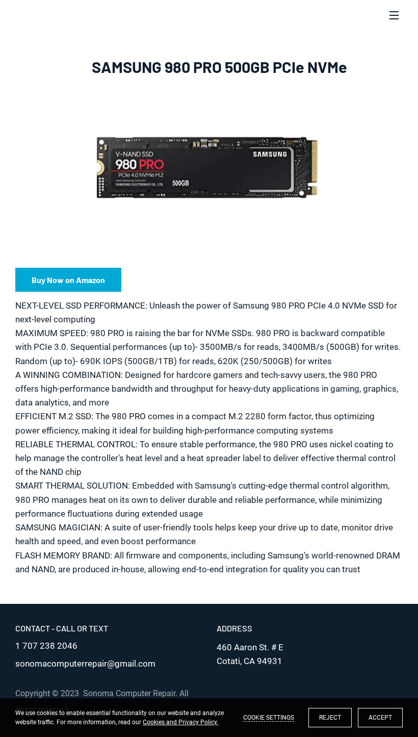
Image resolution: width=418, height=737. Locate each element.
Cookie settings (268, 717)
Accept (380, 717)
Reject (330, 717)
